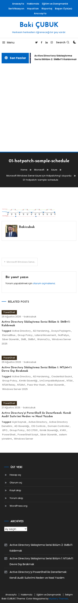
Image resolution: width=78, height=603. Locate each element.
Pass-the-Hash (36, 384)
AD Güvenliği (21, 426)
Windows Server (23, 438)
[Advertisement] (39, 107)
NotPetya (63, 335)
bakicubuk (27, 227)
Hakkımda (33, 3)
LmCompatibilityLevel (52, 380)
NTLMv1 (21, 384)
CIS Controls (38, 426)
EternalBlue (8, 335)
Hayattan (33, 8)
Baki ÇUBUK (39, 25)
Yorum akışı (16, 498)
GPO (4, 430)
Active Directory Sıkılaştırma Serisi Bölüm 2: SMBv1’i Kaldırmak (41, 547)
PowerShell (9, 312)
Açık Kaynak (19, 422)
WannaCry (43, 339)
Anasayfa (18, 3)
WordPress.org (18, 506)
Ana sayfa (40, 13)
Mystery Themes (58, 598)
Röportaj (47, 8)
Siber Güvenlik (10, 339)
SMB (23, 339)
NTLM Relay (8, 384)
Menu (11, 42)
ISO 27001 (32, 430)
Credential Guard (61, 376)
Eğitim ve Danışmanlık (55, 3)
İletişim (69, 594)
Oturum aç (16, 482)
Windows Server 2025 (15, 389)
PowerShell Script (28, 434)
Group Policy (25, 335)
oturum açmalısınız (44, 283)
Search (60, 42)
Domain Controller (58, 426)
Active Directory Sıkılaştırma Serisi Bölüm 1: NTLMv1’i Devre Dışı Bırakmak (41, 561)
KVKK (63, 430)
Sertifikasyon (16, 8)
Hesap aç (15, 475)
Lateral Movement (45, 335)
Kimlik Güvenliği (28, 380)
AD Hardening (41, 331)
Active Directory (21, 331)
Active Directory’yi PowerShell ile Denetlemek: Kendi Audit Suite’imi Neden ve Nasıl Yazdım (38, 575)
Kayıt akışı (15, 490)
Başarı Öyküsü (63, 8)
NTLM (69, 380)
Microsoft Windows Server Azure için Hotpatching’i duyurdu (22, 261)
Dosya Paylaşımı (61, 331)
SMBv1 (31, 339)
